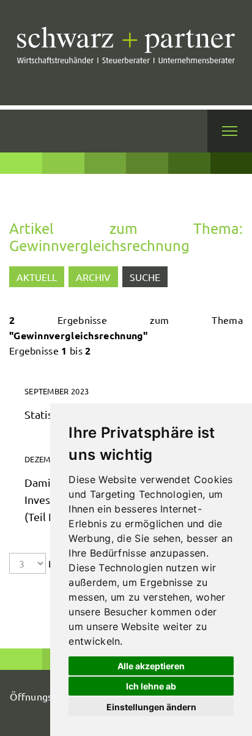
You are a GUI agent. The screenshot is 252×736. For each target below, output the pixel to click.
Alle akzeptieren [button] (151, 666)
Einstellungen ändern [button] (151, 707)
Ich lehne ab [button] (151, 686)
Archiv (93, 277)
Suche (145, 277)
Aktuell (37, 277)
